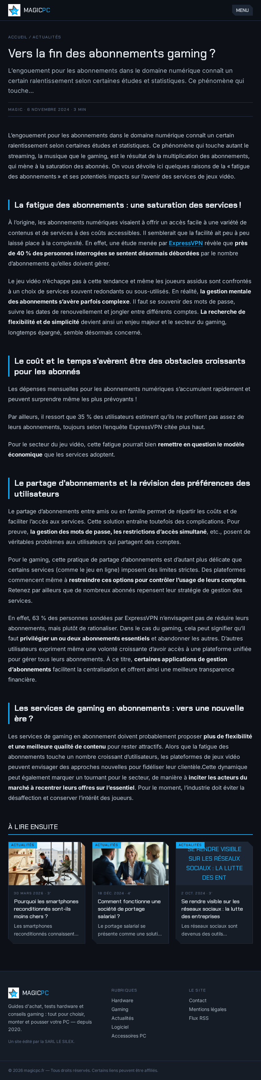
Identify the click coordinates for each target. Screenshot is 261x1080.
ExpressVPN (186, 243)
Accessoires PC (128, 1036)
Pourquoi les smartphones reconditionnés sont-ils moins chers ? (46, 909)
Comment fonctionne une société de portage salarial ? (129, 909)
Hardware (122, 1000)
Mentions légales (207, 1009)
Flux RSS (199, 1018)
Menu (242, 10)
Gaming (119, 1009)
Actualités (47, 37)
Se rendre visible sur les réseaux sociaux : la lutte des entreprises (212, 909)
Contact (198, 1000)
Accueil (17, 37)
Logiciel (119, 1027)
